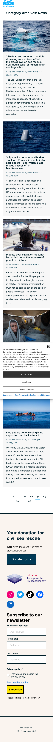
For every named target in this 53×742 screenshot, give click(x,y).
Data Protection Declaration (25, 395)
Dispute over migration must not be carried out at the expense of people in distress (25, 257)
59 (44, 497)
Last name (12, 653)
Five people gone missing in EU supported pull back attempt (24, 434)
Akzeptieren (26, 374)
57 (31, 497)
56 (25, 497)
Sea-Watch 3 (17, 72)
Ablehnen (26, 382)
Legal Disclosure (44, 395)
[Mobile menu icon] (47, 4)
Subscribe (15, 689)
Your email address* (18, 625)
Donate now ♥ (21, 559)
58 (38, 497)
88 (29, 501)
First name (12, 638)
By (33, 72)
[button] (49, 346)
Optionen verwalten (26, 389)
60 (17, 501)
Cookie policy (8, 395)
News (8, 72)
